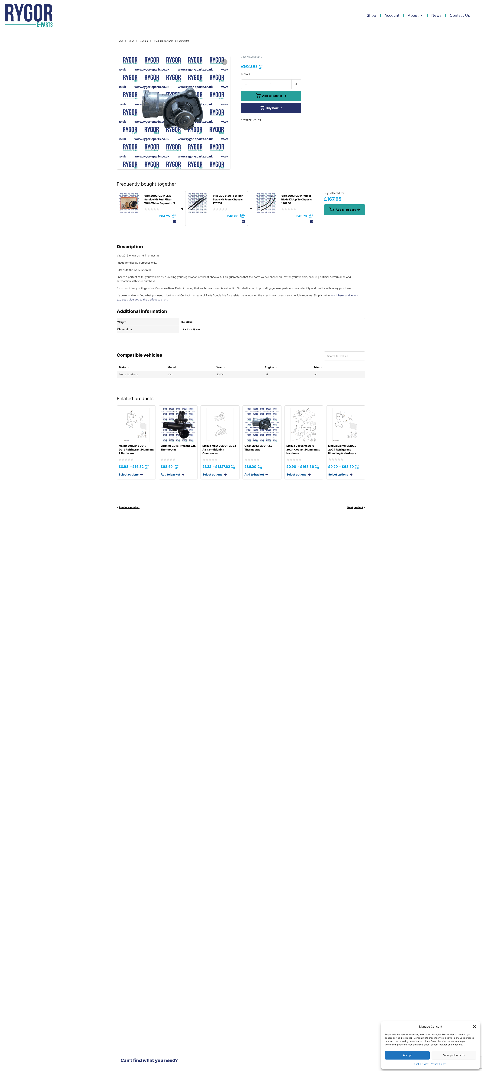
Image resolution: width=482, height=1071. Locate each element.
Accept (407, 1055)
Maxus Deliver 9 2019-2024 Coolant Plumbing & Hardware (303, 449)
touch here (337, 295)
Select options (129, 474)
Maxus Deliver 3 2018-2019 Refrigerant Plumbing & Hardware (136, 449)
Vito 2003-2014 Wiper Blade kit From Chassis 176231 (228, 199)
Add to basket (272, 95)
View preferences (454, 1055)
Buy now (272, 108)
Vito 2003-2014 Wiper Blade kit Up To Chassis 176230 (296, 199)
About (413, 15)
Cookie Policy (421, 1064)
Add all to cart (346, 210)
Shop (371, 15)
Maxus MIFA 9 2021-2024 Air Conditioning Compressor (219, 449)
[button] (474, 1027)
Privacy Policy (438, 1064)
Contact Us (460, 15)
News (436, 15)
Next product (355, 507)
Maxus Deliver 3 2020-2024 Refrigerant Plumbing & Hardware (343, 449)
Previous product (129, 507)
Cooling (144, 40)
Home (120, 40)
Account (391, 15)
